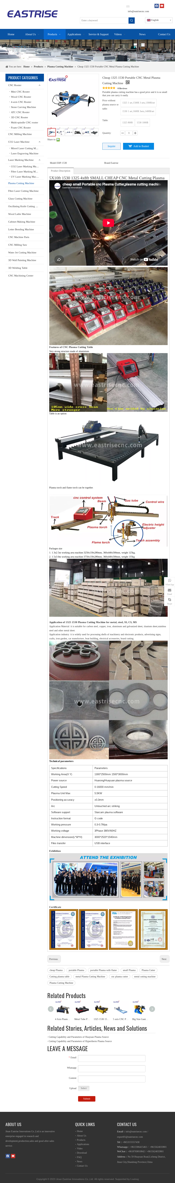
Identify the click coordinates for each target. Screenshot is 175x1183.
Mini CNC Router (20, 91)
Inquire (111, 146)
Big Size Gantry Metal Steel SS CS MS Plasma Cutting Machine (140, 1019)
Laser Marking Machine (21, 160)
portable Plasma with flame (103, 970)
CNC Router (14, 85)
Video (80, 1148)
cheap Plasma (56, 970)
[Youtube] (162, 6)
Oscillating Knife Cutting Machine (26, 206)
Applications (83, 1144)
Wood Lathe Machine (19, 214)
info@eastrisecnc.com (138, 11)
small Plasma (129, 970)
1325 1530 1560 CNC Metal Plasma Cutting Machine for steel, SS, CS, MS (102, 1019)
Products (81, 1140)
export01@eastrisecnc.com (130, 1137)
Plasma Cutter (148, 970)
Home (80, 1131)
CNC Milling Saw (17, 244)
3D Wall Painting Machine (22, 260)
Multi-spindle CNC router (24, 122)
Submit (86, 1098)
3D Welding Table (18, 268)
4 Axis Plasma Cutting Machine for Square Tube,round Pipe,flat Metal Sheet (63, 1019)
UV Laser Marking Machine (26, 176)
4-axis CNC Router (21, 102)
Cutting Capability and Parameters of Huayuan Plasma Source (79, 1037)
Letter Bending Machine (21, 229)
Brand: (107, 163)
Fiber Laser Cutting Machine (23, 191)
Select (84, 1088)
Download (82, 1153)
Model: (53, 163)
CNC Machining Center (20, 275)
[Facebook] (156, 6)
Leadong (134, 1179)
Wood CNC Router (21, 96)
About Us (81, 1135)
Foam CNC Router (21, 127)
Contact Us (82, 1166)
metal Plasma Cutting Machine (90, 976)
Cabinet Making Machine (21, 221)
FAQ (79, 1157)
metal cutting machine (145, 976)
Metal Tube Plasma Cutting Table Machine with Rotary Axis (82, 1019)
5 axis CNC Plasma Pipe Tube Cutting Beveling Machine (121, 1019)
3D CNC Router (19, 117)
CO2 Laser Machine (19, 141)
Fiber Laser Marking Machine (27, 171)
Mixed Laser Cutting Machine (27, 148)
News (79, 1161)
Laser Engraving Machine (24, 153)
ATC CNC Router (20, 112)
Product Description (60, 171)
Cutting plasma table (59, 976)
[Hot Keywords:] (132, 20)
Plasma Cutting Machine (21, 183)
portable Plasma (76, 970)
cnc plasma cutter (119, 976)
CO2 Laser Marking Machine (26, 166)
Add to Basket (141, 146)
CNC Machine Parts (18, 237)
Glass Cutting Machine (20, 198)
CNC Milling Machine (20, 134)
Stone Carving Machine (23, 107)
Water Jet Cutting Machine (22, 252)
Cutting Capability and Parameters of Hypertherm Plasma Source (80, 1041)
